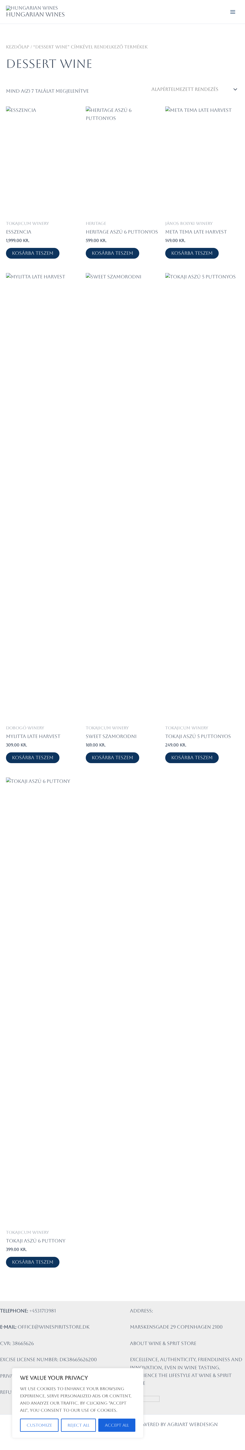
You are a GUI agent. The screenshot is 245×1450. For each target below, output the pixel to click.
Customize (39, 1425)
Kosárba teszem (32, 253)
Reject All (78, 1425)
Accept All (117, 1425)
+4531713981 (42, 1311)
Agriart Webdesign (192, 1424)
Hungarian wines (35, 14)
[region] (77, 1403)
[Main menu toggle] (232, 11)
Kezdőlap (17, 46)
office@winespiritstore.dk (54, 1327)
